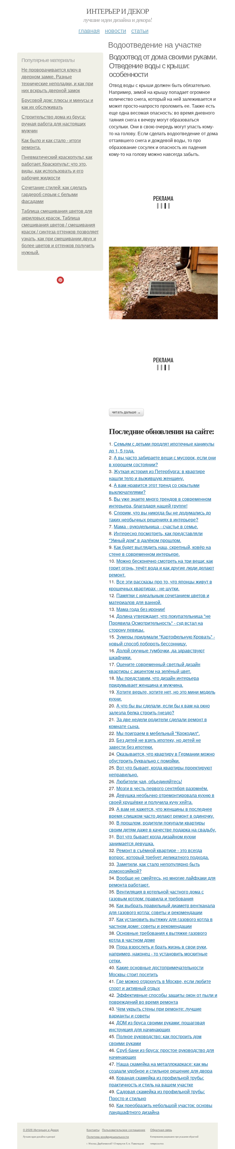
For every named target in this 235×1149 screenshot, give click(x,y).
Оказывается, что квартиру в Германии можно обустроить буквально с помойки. (162, 757)
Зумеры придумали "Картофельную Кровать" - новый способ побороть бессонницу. (162, 640)
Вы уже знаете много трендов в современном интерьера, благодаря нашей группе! (160, 502)
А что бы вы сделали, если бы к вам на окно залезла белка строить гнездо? (159, 709)
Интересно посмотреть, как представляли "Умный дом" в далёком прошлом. (156, 536)
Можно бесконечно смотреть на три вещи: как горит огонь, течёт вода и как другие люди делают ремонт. (161, 568)
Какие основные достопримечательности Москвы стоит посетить (156, 971)
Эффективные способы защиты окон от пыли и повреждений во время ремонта (163, 998)
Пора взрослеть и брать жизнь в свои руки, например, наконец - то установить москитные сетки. (158, 953)
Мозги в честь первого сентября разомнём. (162, 788)
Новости (115, 30)
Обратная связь (161, 1130)
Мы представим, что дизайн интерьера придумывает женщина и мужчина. (154, 681)
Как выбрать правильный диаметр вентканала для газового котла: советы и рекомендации (162, 909)
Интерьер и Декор (117, 11)
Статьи (139, 30)
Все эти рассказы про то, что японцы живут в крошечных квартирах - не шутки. (160, 585)
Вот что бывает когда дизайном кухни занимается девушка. (152, 840)
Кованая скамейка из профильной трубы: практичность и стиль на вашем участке (156, 1081)
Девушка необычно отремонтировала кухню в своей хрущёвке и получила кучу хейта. (161, 798)
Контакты (93, 1130)
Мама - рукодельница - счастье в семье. (156, 526)
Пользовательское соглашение (123, 1130)
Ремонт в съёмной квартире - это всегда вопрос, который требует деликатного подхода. (159, 853)
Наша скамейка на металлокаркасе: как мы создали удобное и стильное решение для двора (160, 1067)
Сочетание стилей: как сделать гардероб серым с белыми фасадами (54, 194)
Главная (89, 30)
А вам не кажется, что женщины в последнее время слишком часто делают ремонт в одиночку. (161, 812)
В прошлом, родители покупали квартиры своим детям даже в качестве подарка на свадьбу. (162, 826)
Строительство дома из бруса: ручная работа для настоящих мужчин (53, 124)
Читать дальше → (126, 412)
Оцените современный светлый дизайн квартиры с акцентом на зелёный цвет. (154, 667)
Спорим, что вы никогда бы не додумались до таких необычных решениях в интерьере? (160, 516)
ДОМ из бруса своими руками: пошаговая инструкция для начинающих (157, 1026)
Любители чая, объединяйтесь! (149, 781)
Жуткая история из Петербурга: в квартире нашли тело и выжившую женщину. (157, 474)
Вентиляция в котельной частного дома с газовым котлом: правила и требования (156, 895)
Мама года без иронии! (140, 609)
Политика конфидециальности (108, 1137)
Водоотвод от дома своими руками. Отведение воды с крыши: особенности (163, 66)
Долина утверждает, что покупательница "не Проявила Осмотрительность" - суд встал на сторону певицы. (160, 623)
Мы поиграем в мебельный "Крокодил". (158, 733)
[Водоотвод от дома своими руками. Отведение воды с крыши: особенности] (163, 283)
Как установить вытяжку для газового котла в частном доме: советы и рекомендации (161, 922)
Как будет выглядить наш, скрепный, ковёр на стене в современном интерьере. (160, 550)
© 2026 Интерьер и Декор (41, 1130)
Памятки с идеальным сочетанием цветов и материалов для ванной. (159, 599)
